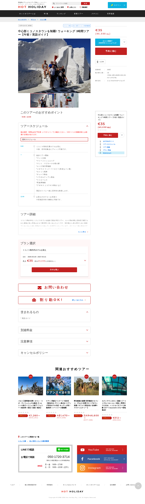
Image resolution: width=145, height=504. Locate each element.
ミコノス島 (43, 19)
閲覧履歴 (84, 7)
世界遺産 (110, 14)
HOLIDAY (32, 7)
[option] (54, 66)
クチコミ (95, 14)
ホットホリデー (22, 19)
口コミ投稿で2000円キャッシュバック (108, 42)
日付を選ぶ (54, 269)
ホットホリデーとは (27, 14)
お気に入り (72, 7)
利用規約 (50, 485)
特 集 (46, 14)
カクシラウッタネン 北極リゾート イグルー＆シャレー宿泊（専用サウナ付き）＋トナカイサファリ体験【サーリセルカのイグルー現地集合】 (114, 405)
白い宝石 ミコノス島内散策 (81, 25)
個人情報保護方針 (31, 485)
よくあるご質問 (59, 7)
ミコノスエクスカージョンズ (116, 80)
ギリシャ (33, 19)
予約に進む (111, 51)
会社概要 (113, 485)
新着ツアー (78, 14)
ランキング (61, 14)
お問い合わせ (56, 287)
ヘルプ (12, 485)
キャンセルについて (69, 485)
